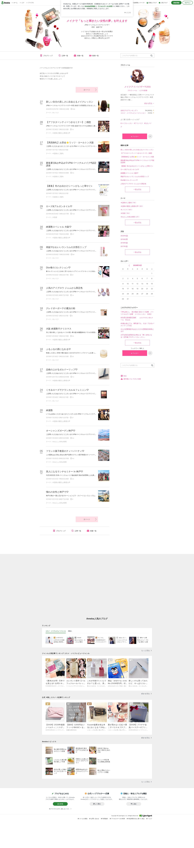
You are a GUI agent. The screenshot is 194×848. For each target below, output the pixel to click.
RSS (125, 376)
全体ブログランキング (128, 110)
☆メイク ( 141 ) (126, 210)
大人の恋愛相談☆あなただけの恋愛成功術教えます (137, 330)
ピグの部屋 (143, 90)
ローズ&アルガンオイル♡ (130, 169)
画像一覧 (80, 56)
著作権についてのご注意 (132, 379)
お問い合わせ (95, 818)
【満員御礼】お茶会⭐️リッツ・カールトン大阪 (137, 157)
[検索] (151, 55)
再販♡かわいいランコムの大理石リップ (135, 176)
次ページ (87, 90)
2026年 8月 (137, 265)
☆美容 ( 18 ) (125, 213)
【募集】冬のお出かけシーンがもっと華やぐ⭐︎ (137, 166)
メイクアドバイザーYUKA (137, 86)
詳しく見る (97, 804)
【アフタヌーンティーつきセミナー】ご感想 (136, 153)
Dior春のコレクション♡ (129, 180)
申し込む (134, 804)
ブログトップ (48, 56)
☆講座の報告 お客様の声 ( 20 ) (132, 206)
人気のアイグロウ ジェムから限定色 (133, 184)
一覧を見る (137, 189)
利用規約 (105, 818)
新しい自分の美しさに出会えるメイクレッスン (137, 150)
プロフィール (132, 90)
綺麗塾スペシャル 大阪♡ (129, 173)
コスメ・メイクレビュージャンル (132, 113)
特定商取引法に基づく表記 (136, 818)
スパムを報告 (83, 818)
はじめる (60, 804)
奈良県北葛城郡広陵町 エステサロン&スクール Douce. (137, 319)
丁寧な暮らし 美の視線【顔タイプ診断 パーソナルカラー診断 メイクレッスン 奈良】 (137, 313)
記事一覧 (65, 56)
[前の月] (129, 265)
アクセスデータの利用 (118, 818)
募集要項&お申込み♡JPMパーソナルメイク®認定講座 (137, 161)
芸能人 (70, 631)
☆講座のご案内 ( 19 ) (128, 203)
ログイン (188, 3)
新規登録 (176, 3)
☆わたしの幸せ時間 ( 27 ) (130, 217)
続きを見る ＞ (149, 103)
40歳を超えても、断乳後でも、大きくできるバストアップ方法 (137, 324)
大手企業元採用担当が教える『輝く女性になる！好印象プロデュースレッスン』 (136, 336)
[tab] (56, 631)
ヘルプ (150, 818)
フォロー (135, 136)
